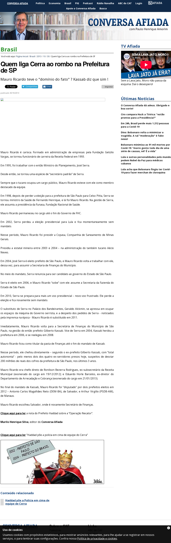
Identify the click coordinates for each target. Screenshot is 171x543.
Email (48, 86)
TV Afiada (157, 3)
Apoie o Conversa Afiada (81, 8)
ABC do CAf (124, 3)
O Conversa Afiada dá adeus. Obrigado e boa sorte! (145, 107)
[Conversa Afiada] (85, 38)
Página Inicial (20, 3)
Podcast (88, 3)
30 (48, 56)
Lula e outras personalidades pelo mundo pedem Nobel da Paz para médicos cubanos (146, 160)
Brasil (67, 3)
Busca (103, 8)
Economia (54, 3)
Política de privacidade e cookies (97, 538)
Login (138, 3)
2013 (39, 56)
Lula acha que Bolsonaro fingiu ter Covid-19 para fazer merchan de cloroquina (145, 171)
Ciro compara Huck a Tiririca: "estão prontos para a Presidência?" (142, 116)
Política (40, 3)
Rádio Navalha (105, 3)
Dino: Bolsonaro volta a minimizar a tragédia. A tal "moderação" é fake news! (142, 135)
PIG (77, 3)
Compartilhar (31, 86)
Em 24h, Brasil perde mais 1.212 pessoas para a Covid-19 (145, 125)
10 (44, 56)
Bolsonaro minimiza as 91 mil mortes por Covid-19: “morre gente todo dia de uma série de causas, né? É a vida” (145, 148)
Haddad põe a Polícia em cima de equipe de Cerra (27, 502)
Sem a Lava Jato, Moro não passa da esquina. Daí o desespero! (143, 82)
